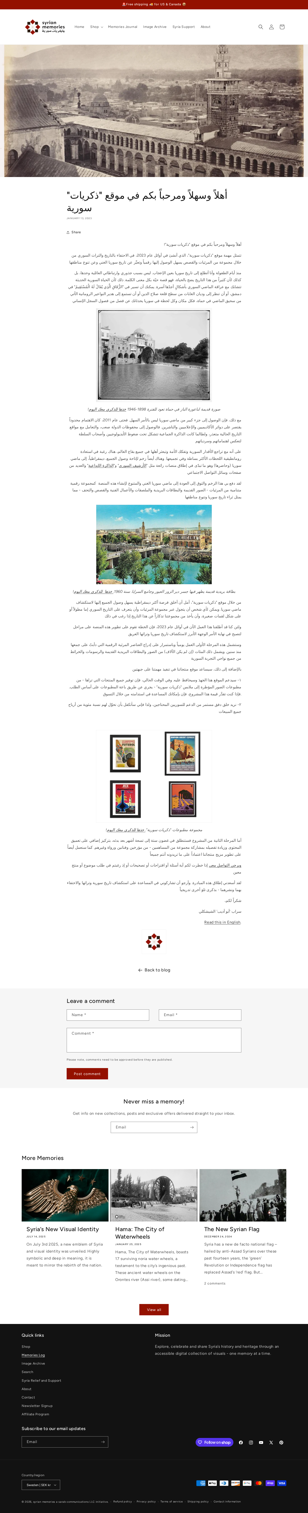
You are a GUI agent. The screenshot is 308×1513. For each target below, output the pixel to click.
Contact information (227, 1501)
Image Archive (33, 1363)
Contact (28, 1397)
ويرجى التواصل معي (225, 865)
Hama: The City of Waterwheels (139, 1233)
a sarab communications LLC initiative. (82, 1501)
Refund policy (122, 1501)
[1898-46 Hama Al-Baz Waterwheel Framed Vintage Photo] (154, 355)
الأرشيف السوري (132, 465)
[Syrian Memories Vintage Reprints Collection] (154, 776)
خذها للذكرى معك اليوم (107, 409)
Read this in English (222, 922)
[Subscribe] (191, 1127)
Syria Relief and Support (41, 1381)
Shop (26, 1347)
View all (154, 1310)
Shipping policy (198, 1501)
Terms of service (171, 1501)
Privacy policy (146, 1501)
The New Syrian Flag (232, 1229)
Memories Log (33, 1355)
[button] (96, 27)
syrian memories (44, 1501)
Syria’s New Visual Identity (62, 1229)
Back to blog (157, 970)
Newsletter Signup (37, 1406)
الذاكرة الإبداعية (101, 465)
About (27, 1389)
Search (27, 1372)
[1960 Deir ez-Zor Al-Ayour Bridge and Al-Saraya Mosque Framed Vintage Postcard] (154, 544)
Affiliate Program (35, 1414)
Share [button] (76, 232)
